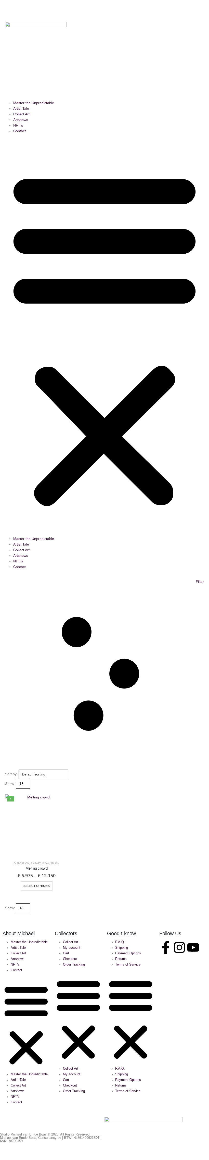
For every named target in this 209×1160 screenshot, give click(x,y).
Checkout (70, 959)
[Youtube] (193, 947)
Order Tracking (74, 964)
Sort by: (11, 774)
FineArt (36, 863)
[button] (76, 7)
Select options (36, 886)
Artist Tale (21, 108)
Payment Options (128, 953)
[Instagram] (179, 947)
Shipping (121, 947)
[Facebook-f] (165, 947)
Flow (45, 863)
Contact (19, 131)
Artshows (20, 120)
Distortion (21, 863)
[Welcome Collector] (81, 24)
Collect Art (21, 114)
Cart (66, 953)
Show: (10, 784)
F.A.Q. (120, 942)
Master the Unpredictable (33, 103)
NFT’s (18, 125)
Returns (121, 959)
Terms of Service (127, 964)
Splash (54, 863)
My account (71, 947)
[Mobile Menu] (8, 10)
